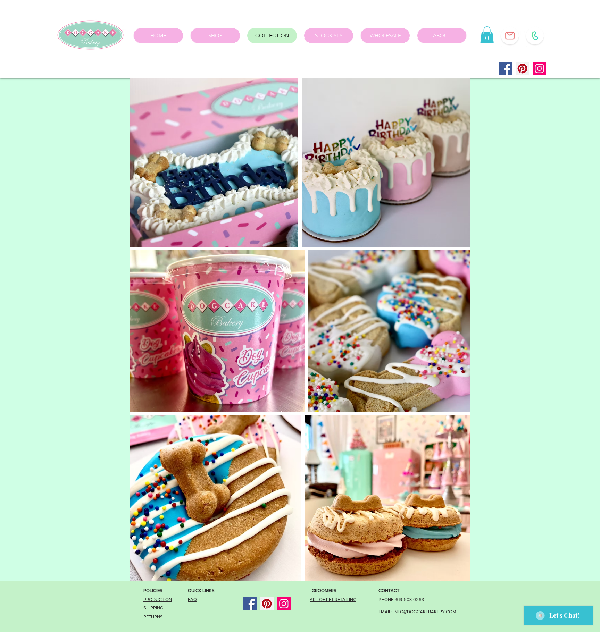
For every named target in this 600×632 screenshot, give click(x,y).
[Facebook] (505, 68)
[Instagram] (539, 68)
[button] (487, 34)
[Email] (510, 35)
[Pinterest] (522, 68)
